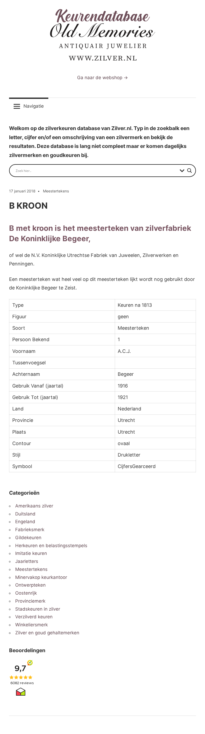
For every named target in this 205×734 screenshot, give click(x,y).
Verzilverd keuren (34, 616)
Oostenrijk (26, 593)
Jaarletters (26, 561)
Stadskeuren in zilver (37, 609)
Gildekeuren (28, 537)
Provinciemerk (30, 601)
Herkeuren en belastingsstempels (51, 545)
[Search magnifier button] (189, 170)
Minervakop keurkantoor (41, 577)
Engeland (25, 521)
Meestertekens (56, 191)
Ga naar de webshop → (102, 77)
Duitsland (25, 514)
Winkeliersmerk (31, 624)
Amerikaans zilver (34, 506)
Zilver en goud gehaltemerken (47, 632)
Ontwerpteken (30, 585)
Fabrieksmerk (29, 529)
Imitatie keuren (31, 553)
